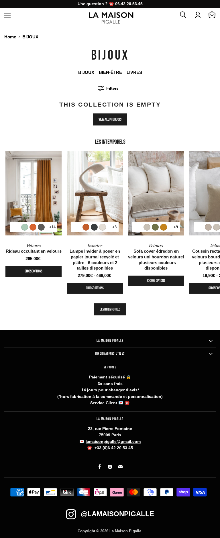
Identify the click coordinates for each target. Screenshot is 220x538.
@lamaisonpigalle (117, 514)
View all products (110, 119)
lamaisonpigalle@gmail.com (113, 441)
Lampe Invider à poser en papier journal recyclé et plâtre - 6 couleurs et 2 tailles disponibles (95, 257)
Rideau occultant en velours (34, 248)
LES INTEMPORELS (110, 309)
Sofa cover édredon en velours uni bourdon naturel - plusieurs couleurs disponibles (156, 257)
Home (10, 36)
